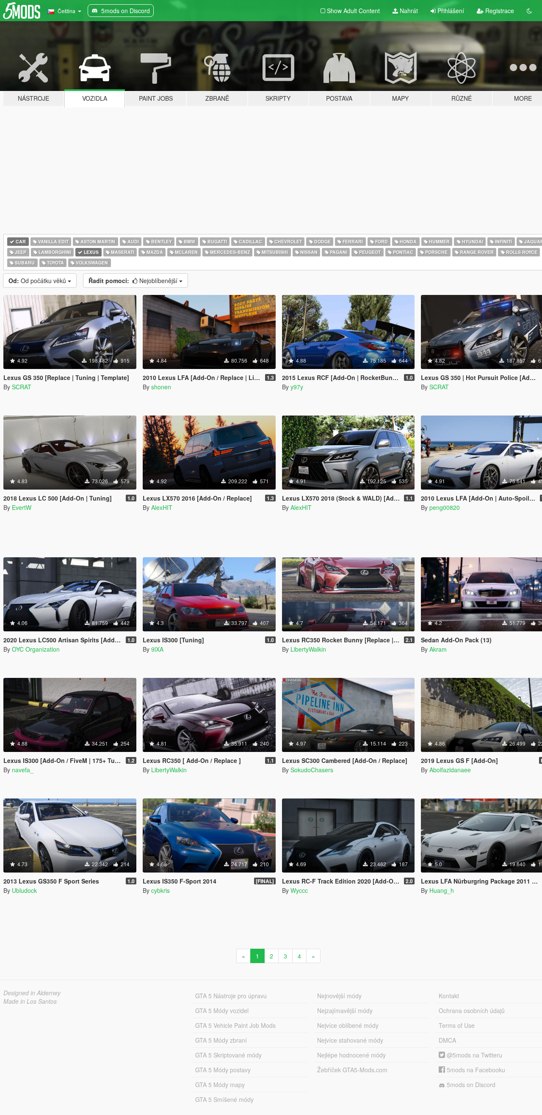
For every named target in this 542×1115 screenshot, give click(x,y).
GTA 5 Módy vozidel (222, 1010)
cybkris (160, 890)
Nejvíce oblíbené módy (348, 1025)
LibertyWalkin (308, 649)
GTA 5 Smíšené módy (224, 1099)
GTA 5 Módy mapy (220, 1084)
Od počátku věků (38, 280)
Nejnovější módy (339, 995)
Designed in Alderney (32, 992)
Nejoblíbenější (133, 280)
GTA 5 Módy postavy (223, 1069)
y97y (296, 387)
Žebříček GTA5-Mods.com (352, 1069)
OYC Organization (36, 649)
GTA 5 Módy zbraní (221, 1040)
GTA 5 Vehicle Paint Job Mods (235, 1025)
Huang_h (441, 890)
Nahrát (408, 10)
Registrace (499, 10)
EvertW (21, 507)
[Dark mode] (529, 10)
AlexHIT (161, 507)
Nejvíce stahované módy (350, 1040)
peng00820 (444, 507)
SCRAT (21, 387)
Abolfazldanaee (450, 769)
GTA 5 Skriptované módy (228, 1055)
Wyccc (299, 890)
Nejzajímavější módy (345, 1010)
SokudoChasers (311, 769)
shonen (161, 387)
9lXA (157, 649)
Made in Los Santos (30, 1001)
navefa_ (22, 769)
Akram (438, 649)
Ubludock (24, 890)
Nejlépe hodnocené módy (351, 1055)
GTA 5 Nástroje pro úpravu (231, 995)
